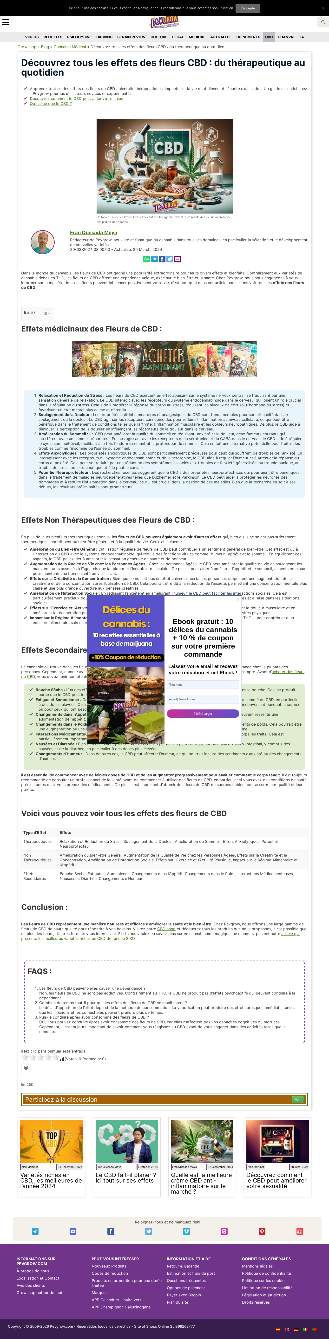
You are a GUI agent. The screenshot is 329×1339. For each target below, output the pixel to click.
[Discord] (73, 1231)
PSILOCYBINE (79, 37)
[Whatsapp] (146, 259)
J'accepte (248, 8)
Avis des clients (31, 1285)
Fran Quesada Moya (93, 232)
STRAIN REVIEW (131, 37)
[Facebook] (162, 259)
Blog (45, 46)
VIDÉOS (32, 37)
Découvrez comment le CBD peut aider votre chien (76, 98)
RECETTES (53, 37)
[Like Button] (26, 1068)
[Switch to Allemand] (296, 1329)
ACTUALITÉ (220, 37)
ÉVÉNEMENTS (248, 37)
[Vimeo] (186, 1231)
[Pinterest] (262, 1231)
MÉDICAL (197, 37)
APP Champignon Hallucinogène (121, 1307)
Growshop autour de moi (39, 1292)
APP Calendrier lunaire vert (116, 1299)
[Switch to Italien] (305, 1329)
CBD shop (166, 928)
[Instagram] (224, 1231)
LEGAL (178, 37)
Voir (298, 1099)
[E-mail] (177, 259)
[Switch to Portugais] (314, 1329)
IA (302, 37)
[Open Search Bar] (323, 22)
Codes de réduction (110, 1273)
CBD (269, 37)
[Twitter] (169, 259)
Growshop (27, 46)
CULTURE (159, 37)
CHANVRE (287, 37)
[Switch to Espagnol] (278, 1329)
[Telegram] (154, 259)
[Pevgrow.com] (164, 20)
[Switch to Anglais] (287, 1329)
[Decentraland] (299, 1231)
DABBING (104, 37)
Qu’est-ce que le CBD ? (51, 103)
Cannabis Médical (70, 46)
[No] (323, 8)
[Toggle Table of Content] (43, 313)
